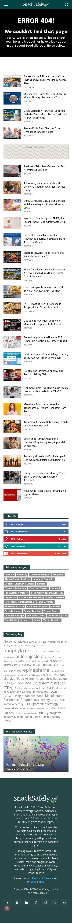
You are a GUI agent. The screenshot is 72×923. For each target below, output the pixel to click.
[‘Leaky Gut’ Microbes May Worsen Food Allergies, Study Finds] (12, 171)
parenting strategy (45, 703)
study (44, 712)
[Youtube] (64, 902)
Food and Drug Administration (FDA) (34, 685)
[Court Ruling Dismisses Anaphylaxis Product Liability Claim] (12, 375)
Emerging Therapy (38, 588)
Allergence (58, 574)
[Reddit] (45, 902)
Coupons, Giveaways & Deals (19, 583)
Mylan (55, 700)
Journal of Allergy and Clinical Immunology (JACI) (34, 690)
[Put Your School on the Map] (36, 754)
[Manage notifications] (7, 908)
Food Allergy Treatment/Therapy (47, 592)
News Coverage (45, 601)
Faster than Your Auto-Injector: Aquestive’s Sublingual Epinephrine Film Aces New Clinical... (45, 239)
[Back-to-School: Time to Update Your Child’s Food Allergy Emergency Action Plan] (12, 81)
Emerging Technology (15, 588)
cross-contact (42, 664)
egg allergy (15, 670)
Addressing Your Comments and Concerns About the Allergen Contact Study (44, 187)
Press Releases (13, 611)
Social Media (11, 620)
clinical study (10, 665)
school (19, 713)
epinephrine (36, 669)
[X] (54, 902)
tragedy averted (13, 717)
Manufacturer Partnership (31, 597)
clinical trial (25, 665)
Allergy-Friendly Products (17, 579)
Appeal (36, 579)
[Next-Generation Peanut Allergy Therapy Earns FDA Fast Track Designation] (12, 358)
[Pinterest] (36, 902)
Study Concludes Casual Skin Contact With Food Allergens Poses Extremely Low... (44, 204)
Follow (62, 531)
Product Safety (51, 611)
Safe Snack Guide (36, 615)
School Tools (54, 615)
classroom (55, 660)
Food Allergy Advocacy (16, 592)
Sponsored (25, 620)
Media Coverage (56, 597)
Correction (49, 579)
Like (64, 524)
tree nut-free (32, 716)
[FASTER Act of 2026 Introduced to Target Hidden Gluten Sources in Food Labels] (12, 308)
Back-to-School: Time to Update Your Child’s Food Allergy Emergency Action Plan (45, 80)
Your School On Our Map (19, 731)
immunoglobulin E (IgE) (42, 688)
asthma (36, 651)
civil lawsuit (43, 660)
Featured (55, 588)
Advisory (9, 574)
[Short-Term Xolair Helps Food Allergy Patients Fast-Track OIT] (12, 257)
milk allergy (42, 699)
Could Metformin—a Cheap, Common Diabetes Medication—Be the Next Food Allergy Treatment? (45, 114)
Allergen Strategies (39, 574)
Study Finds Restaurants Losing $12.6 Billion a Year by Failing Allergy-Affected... (44, 477)
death (56, 665)
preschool (31, 708)
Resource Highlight (14, 615)
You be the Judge (51, 620)
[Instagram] (17, 902)
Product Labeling (32, 611)
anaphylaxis (16, 650)
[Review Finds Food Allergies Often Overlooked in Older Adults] (12, 133)
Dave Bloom (12, 769)
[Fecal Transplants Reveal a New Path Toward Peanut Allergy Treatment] (12, 291)
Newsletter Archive (14, 606)
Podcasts (55, 606)
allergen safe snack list (32, 641)
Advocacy (22, 574)
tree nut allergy (51, 717)
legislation (8, 696)
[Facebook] (7, 902)
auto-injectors (30, 656)
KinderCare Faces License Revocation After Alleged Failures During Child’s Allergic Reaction (44, 273)
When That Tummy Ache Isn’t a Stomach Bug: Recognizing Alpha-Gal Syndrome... (44, 442)
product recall (42, 708)
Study (37, 620)
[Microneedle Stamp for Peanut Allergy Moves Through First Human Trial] (12, 98)
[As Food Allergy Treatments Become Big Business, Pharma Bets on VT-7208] (12, 392)
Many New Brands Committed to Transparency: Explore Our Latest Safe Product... (45, 408)
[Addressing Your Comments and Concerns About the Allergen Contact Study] (12, 187)
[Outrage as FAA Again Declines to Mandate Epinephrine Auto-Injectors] (12, 325)
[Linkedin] (26, 902)
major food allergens (29, 695)
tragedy (55, 712)
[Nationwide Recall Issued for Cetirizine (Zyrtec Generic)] (12, 495)
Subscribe (60, 553)
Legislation (10, 597)
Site (65, 615)
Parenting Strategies (37, 606)
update (7, 720)
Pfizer (22, 708)
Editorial (41, 583)
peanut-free (10, 708)
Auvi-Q (48, 657)
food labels (21, 688)
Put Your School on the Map (25, 764)
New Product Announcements (19, 601)
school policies (30, 713)
